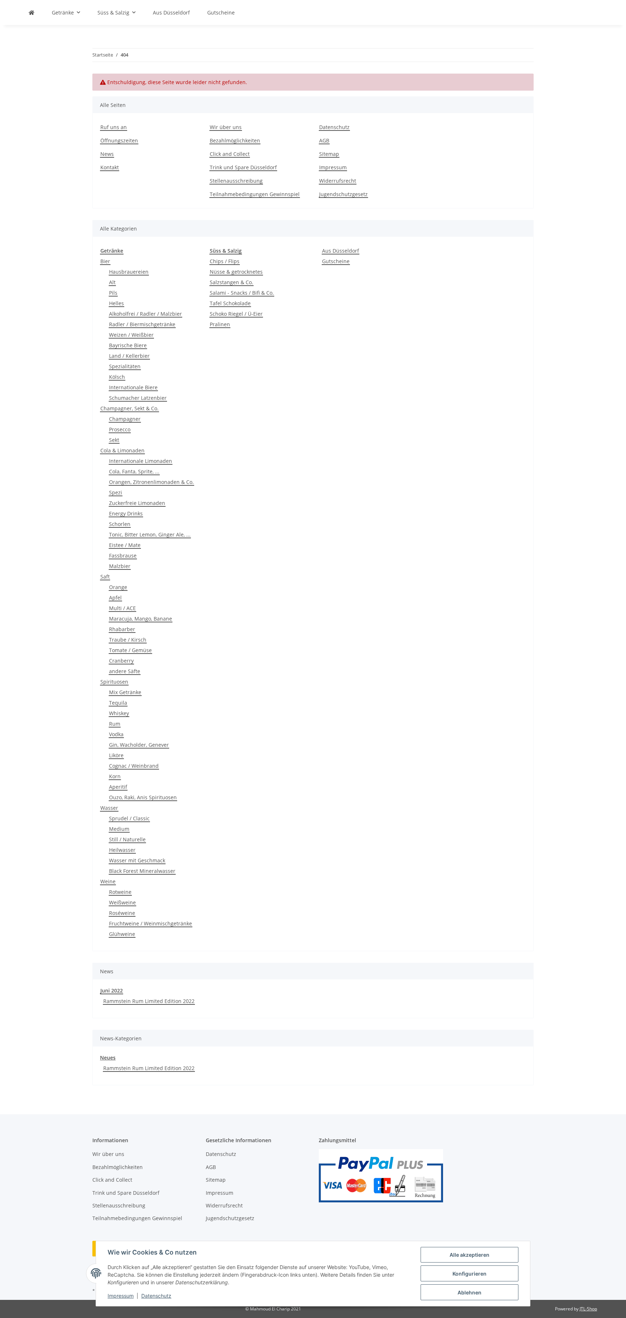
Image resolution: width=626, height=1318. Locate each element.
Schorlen (119, 524)
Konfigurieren (469, 1274)
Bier (105, 261)
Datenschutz (156, 1296)
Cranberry (121, 660)
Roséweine (122, 912)
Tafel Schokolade (230, 303)
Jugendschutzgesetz (343, 194)
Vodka (116, 734)
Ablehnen (469, 1292)
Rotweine (120, 891)
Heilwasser (122, 849)
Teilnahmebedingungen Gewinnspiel (255, 194)
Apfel (115, 597)
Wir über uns (226, 127)
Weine (108, 881)
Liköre (116, 755)
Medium (119, 828)
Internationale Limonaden (140, 460)
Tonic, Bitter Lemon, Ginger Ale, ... (150, 534)
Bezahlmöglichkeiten (235, 140)
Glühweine (122, 934)
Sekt (114, 439)
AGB (324, 140)
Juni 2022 (111, 990)
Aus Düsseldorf (340, 250)
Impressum (121, 1296)
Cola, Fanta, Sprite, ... (134, 471)
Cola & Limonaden (122, 450)
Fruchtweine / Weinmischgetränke (150, 923)
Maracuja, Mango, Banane (140, 618)
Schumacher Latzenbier (138, 397)
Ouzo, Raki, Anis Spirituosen (143, 797)
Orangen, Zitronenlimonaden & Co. (151, 481)
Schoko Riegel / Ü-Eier (236, 313)
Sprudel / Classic (129, 818)
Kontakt (109, 167)
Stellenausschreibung (236, 180)
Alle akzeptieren (469, 1255)
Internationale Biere (133, 387)
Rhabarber (122, 629)
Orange (118, 587)
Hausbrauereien (129, 271)
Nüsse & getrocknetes (236, 271)
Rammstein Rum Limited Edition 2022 (149, 1001)
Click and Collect (230, 153)
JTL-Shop (588, 1309)
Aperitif (118, 786)
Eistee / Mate (125, 545)
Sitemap (329, 153)
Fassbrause (123, 555)
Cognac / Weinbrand (134, 765)
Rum (114, 723)
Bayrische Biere (128, 345)
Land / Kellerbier (129, 355)
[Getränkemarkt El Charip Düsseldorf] (31, 12)
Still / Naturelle (127, 839)
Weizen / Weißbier (131, 334)
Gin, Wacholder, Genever (139, 744)
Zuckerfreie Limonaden (137, 503)
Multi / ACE (122, 608)
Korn (115, 776)
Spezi (115, 492)
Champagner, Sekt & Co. (129, 408)
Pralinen (220, 324)
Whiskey (119, 713)
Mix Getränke (125, 692)
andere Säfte (124, 671)
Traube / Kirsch (127, 639)
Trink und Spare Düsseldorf (243, 167)
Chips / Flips (224, 261)
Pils (113, 292)
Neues (108, 1057)
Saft (105, 576)
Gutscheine (336, 261)
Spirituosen (114, 681)
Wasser (109, 807)
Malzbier (119, 566)
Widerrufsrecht (337, 180)
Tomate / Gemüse (130, 650)
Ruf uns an (113, 127)
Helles (116, 303)
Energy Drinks (126, 513)
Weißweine (122, 902)
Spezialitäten (125, 366)
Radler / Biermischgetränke (142, 324)
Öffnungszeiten (119, 140)
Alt (112, 282)
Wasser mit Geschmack (137, 860)
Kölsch (117, 376)
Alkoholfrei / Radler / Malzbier (145, 313)
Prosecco (119, 429)
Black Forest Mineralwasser (142, 870)
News (107, 153)
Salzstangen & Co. (231, 282)
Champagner (125, 418)
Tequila (118, 702)
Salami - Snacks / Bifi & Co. (242, 292)
